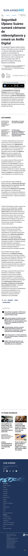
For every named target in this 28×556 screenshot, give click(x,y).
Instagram (7, 471)
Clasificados (6, 520)
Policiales (5, 493)
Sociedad (5, 491)
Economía (5, 489)
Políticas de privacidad (8, 524)
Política (7, 15)
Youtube (16, 471)
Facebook (4, 471)
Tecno (4, 509)
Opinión (5, 501)
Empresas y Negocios (8, 503)
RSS (4, 526)
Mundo (4, 499)
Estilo (4, 505)
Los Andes (2, 15)
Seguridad (10, 300)
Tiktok (10, 471)
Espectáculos (6, 497)
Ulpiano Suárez (6, 302)
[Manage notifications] (25, 550)
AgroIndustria (6, 507)
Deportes (5, 495)
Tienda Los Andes (7, 518)
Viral (4, 511)
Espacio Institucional (8, 513)
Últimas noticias (6, 485)
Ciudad (16, 300)
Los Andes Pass (6, 516)
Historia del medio (7, 528)
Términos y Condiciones (8, 522)
